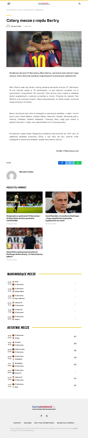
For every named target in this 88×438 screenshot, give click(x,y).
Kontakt (17, 423)
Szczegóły (74, 428)
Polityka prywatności (44, 423)
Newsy (20, 10)
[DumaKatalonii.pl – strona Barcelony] (44, 3)
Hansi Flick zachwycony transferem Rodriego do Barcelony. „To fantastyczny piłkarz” (24, 254)
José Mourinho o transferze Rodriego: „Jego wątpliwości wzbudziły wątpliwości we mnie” (62, 218)
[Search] (79, 3)
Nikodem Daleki (16, 26)
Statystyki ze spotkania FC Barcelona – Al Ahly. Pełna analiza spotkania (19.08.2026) (23, 218)
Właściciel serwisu (65, 423)
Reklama (27, 423)
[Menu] (9, 3)
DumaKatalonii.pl (11, 10)
